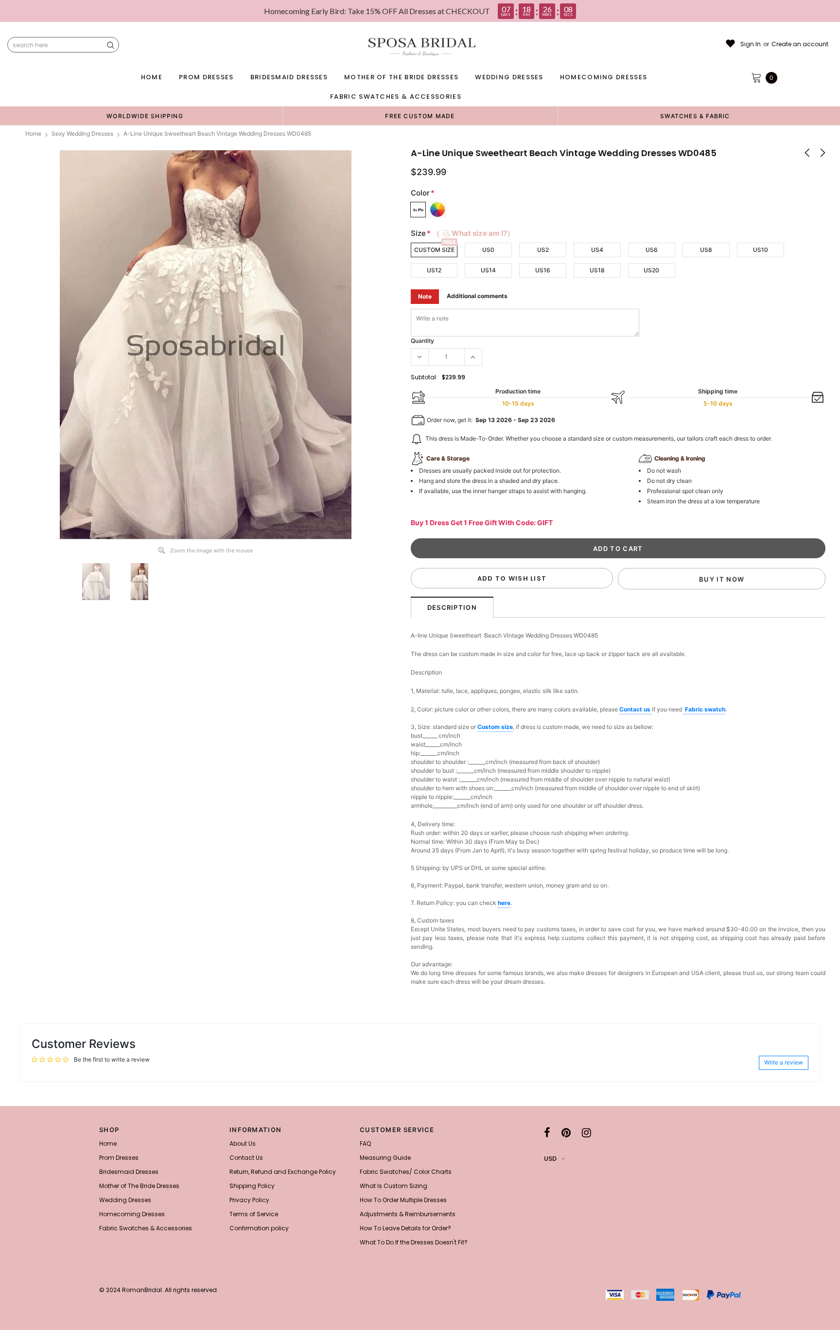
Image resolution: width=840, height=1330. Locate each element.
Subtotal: (424, 377)
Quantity (422, 340)
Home (33, 133)
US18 (597, 270)
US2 (543, 249)
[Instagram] (586, 1132)
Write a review (783, 1062)
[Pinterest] (566, 1132)
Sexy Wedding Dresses (82, 133)
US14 (488, 270)
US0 (488, 249)
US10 (760, 249)
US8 (706, 249)
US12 (434, 270)
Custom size (495, 726)
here (504, 902)
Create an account (799, 44)
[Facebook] (547, 1132)
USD (550, 1158)
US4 (597, 249)
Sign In (750, 44)
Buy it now (721, 579)
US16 (542, 270)
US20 (651, 270)
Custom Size (434, 249)
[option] (144, 115)
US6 (652, 249)
